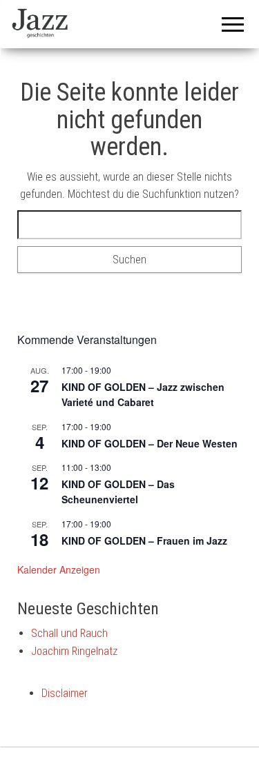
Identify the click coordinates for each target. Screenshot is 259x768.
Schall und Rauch (69, 633)
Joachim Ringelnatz (74, 651)
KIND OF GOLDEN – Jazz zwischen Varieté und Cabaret (142, 395)
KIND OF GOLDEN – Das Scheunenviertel (118, 492)
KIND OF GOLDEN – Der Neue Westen (149, 443)
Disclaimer (64, 693)
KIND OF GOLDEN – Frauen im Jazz (144, 540)
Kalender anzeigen (58, 569)
